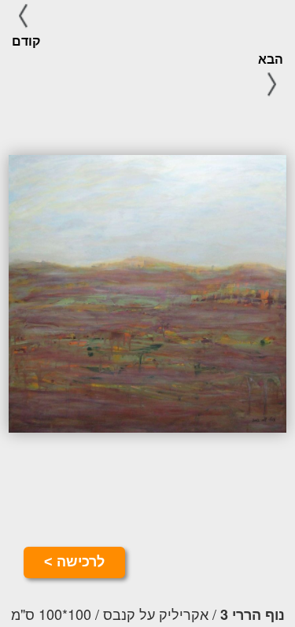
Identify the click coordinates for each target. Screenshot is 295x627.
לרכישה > (74, 562)
